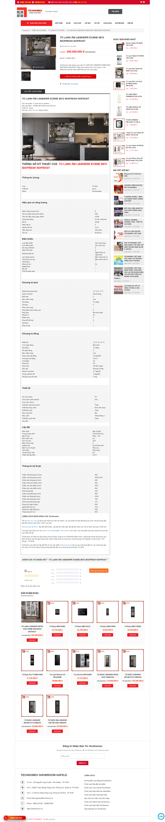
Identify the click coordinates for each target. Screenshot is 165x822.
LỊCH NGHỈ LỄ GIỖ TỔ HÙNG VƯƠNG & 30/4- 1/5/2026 (132, 288)
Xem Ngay (32, 640)
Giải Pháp (77, 23)
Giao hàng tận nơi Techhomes (95, 809)
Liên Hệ (130, 23)
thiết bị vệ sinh (47, 530)
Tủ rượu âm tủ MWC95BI (32, 675)
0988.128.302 (33, 110)
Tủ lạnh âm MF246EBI (83, 675)
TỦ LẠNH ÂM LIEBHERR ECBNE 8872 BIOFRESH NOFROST (88, 30)
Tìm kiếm (115, 11)
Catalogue (107, 23)
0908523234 (39, 2)
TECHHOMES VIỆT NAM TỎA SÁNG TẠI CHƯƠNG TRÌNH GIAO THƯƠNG (133, 259)
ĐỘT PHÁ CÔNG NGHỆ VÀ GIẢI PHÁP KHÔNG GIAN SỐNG (133, 210)
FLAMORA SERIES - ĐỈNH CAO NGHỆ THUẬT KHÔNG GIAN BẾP (133, 199)
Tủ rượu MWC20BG (108, 626)
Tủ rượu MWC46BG (57, 626)
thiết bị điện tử (65, 530)
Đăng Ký (82, 763)
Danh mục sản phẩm (38, 23)
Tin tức (97, 23)
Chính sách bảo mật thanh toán (95, 795)
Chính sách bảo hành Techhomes (96, 805)
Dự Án (68, 23)
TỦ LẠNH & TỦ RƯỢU (56, 30)
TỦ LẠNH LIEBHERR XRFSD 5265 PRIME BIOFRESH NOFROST (32, 629)
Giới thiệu (59, 23)
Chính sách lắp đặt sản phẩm (95, 784)
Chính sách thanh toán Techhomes (97, 802)
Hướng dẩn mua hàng (70, 84)
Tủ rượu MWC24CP (82, 626)
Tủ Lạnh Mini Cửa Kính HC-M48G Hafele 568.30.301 (134, 84)
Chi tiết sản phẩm (33, 91)
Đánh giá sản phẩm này (98, 571)
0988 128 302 (25, 2)
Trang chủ (26, 30)
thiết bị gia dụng (66, 545)
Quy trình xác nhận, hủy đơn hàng (96, 798)
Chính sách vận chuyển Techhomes (97, 788)
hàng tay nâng (32, 521)
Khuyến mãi (119, 23)
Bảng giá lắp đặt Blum (30, 527)
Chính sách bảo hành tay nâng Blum (97, 791)
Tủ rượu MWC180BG (132, 626)
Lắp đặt (88, 23)
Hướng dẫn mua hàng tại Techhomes (97, 781)
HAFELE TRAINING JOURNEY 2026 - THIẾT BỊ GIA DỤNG (133, 222)
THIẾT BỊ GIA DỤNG (39, 30)
